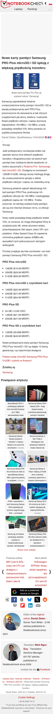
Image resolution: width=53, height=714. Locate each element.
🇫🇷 (49, 137)
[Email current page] (38, 605)
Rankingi (32, 9)
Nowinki (36, 678)
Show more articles (26, 549)
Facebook (44, 669)
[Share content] (7, 600)
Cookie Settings (26, 697)
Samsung (8, 372)
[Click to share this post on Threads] (22, 600)
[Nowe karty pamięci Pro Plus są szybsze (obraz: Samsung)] (26, 81)
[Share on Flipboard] (22, 605)
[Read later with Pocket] (15, 605)
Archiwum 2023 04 (14, 681)
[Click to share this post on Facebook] (14, 600)
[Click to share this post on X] (37, 599)
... (49, 9)
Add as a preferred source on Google (29, 592)
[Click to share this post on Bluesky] (29, 600)
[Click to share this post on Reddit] (45, 599)
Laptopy (18, 9)
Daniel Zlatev (38, 618)
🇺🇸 (46, 137)
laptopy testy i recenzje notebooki (17, 678)
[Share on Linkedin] (30, 605)
